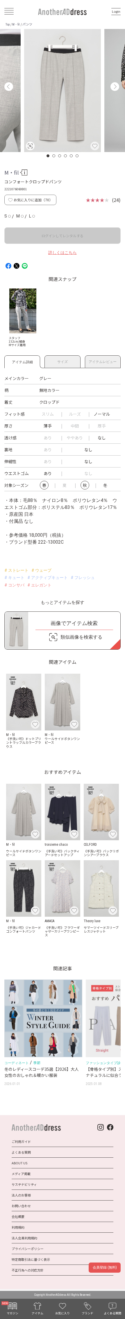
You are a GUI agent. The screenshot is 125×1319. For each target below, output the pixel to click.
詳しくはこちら (62, 252)
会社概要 (18, 1216)
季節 (36, 1062)
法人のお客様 (21, 1195)
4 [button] (65, 155)
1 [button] (48, 155)
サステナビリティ (24, 1184)
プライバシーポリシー (28, 1249)
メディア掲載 (21, 1174)
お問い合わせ (21, 1206)
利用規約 (18, 1227)
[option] (62, 90)
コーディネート (16, 1063)
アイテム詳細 (22, 361)
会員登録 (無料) (105, 1267)
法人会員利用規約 (24, 1238)
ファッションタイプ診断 (105, 1063)
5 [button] (71, 155)
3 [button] (60, 155)
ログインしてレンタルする (62, 235)
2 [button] (54, 155)
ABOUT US (19, 1163)
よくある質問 (21, 1152)
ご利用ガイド (21, 1141)
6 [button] (77, 155)
